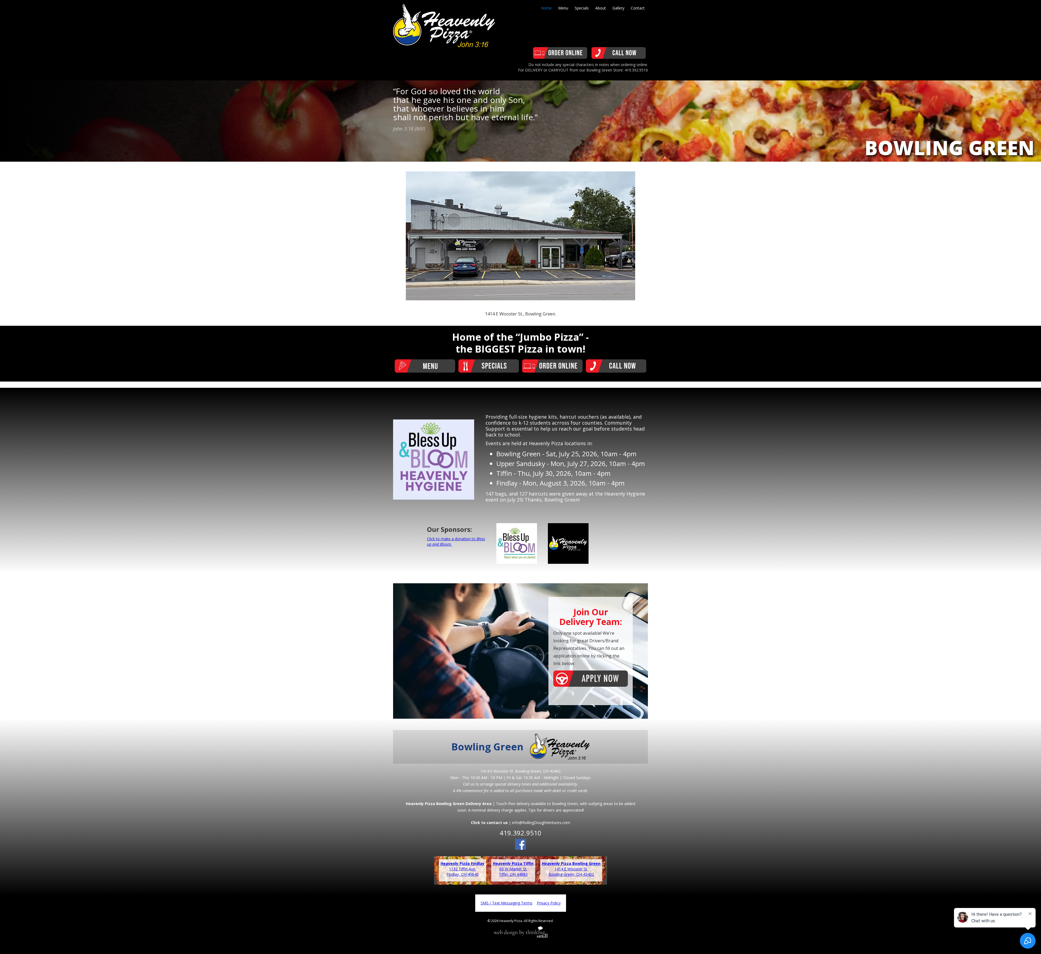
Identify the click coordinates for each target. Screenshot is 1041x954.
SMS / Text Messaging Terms (506, 903)
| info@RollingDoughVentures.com (520, 822)
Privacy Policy (549, 903)
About (600, 8)
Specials (582, 8)
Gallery (618, 8)
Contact (638, 8)
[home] (444, 23)
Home (546, 8)
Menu (563, 8)
